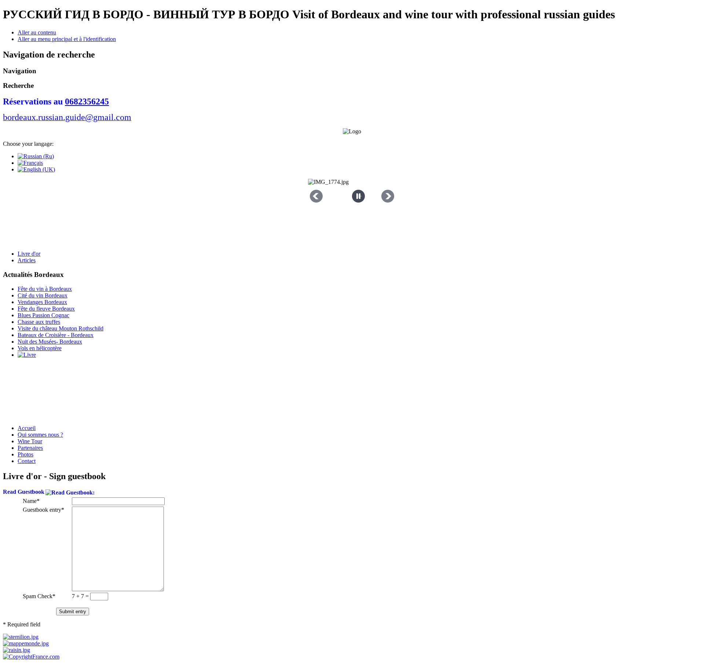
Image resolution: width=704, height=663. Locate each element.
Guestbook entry (42, 510)
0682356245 (87, 101)
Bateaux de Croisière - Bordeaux (56, 335)
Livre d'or (29, 254)
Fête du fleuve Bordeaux (46, 308)
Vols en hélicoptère (40, 348)
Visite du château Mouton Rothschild (60, 328)
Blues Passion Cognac (43, 315)
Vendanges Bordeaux (42, 302)
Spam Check (37, 596)
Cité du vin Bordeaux (42, 295)
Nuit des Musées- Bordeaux (50, 341)
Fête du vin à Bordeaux (45, 289)
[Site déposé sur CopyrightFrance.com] (31, 656)
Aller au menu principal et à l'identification (67, 39)
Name (30, 501)
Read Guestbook (23, 492)
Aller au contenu (37, 32)
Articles (27, 260)
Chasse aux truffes (39, 322)
